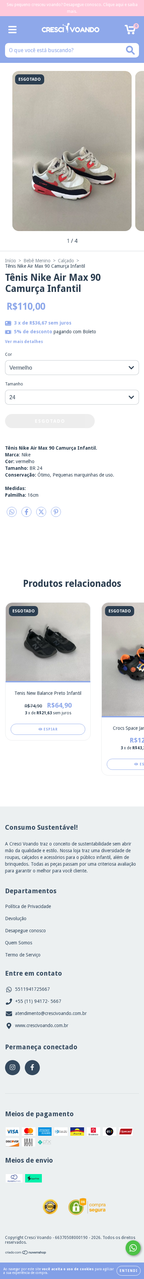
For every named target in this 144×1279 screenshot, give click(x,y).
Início (10, 260)
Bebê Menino (37, 260)
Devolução (15, 918)
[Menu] (12, 29)
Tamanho (14, 384)
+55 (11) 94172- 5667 (38, 1001)
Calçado (66, 260)
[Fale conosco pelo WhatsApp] (133, 1247)
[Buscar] (130, 50)
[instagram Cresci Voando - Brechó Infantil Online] (12, 1067)
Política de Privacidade (28, 906)
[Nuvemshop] (26, 1253)
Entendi (129, 1271)
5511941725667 (32, 989)
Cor (8, 354)
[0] (130, 31)
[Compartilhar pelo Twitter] (42, 514)
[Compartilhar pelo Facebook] (27, 514)
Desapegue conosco (25, 930)
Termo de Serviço (23, 954)
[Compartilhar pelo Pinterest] (56, 514)
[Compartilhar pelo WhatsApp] (12, 512)
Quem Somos (18, 942)
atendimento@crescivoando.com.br (51, 1013)
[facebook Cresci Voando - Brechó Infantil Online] (32, 1067)
